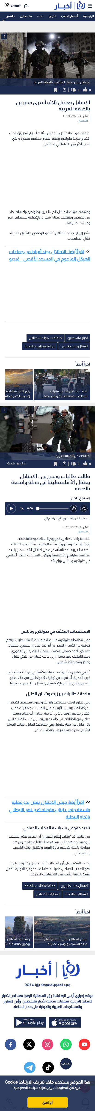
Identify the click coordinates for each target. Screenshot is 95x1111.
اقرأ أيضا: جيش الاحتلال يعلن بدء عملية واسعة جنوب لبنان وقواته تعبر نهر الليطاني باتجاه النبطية (49, 809)
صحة (40, 16)
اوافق (47, 1102)
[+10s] (84, 509)
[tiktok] (48, 1067)
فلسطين (26, 16)
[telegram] (30, 1067)
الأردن (52, 16)
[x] (29, 1044)
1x (22, 508)
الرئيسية (88, 16)
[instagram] (47, 1044)
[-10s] (73, 509)
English (16, 5)
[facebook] (10, 1044)
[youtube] (84, 1044)
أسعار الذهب (69, 16)
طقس (10, 16)
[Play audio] (11, 508)
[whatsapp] (66, 1044)
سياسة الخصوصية (26, 1088)
